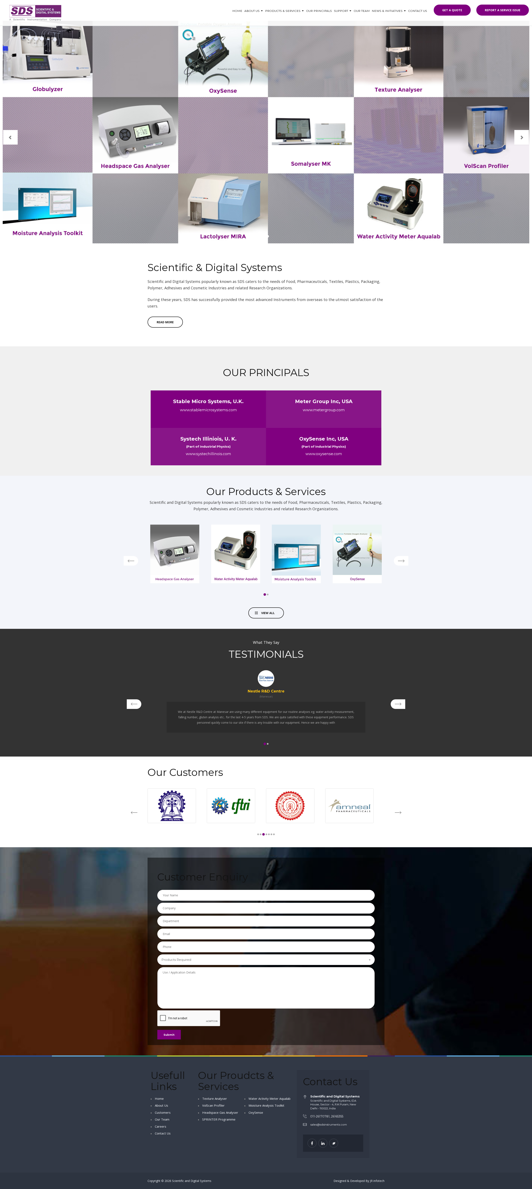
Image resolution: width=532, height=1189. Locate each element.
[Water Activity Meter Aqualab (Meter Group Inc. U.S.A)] (357, 554)
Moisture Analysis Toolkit (266, 1105)
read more (165, 322)
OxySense (256, 1112)
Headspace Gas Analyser (220, 1112)
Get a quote (452, 10)
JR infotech (377, 1181)
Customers (163, 1112)
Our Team (362, 10)
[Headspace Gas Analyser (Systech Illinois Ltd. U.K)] (296, 554)
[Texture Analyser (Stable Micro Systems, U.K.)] (175, 554)
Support (341, 10)
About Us (252, 10)
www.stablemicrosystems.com (208, 410)
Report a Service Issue (502, 10)
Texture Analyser (214, 1098)
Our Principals (319, 10)
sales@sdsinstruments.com (328, 1124)
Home (237, 10)
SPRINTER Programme (218, 1119)
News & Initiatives (387, 10)
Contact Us (417, 10)
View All (268, 613)
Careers (160, 1126)
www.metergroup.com (324, 410)
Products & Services (283, 10)
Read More (101, 148)
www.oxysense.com (323, 454)
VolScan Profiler (213, 1105)
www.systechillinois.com (208, 454)
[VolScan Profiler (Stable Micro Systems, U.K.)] (235, 554)
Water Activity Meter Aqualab (270, 1098)
